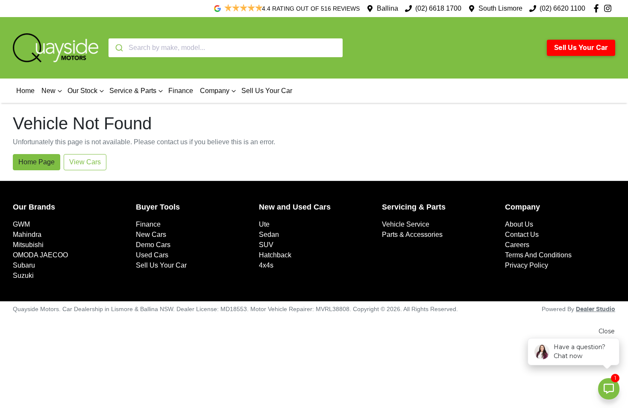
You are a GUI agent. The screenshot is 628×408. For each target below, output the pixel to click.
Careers (517, 244)
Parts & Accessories (412, 234)
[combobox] (226, 47)
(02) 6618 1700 (438, 8)
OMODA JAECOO (40, 255)
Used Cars (152, 255)
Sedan (269, 234)
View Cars (85, 162)
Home (25, 90)
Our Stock (82, 90)
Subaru (24, 265)
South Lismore (500, 8)
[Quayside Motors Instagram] (609, 8)
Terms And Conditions (538, 255)
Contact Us (522, 234)
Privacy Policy (526, 265)
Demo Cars (153, 244)
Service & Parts (132, 90)
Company (214, 90)
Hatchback (275, 255)
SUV (266, 244)
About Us (519, 224)
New (48, 90)
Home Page (36, 162)
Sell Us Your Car (581, 47)
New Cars (151, 234)
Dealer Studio (595, 309)
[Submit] (119, 47)
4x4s (266, 265)
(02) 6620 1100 (562, 8)
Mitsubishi (28, 244)
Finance (180, 90)
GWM (21, 224)
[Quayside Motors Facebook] (598, 8)
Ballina (387, 8)
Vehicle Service (405, 224)
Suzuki (23, 275)
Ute (264, 224)
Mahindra (27, 234)
